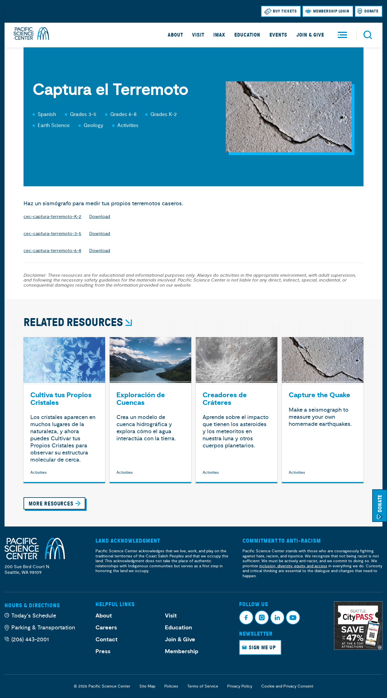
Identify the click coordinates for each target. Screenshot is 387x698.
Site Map (147, 686)
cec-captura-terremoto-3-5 (52, 233)
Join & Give (310, 35)
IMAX (219, 35)
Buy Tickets (285, 11)
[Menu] (342, 35)
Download (99, 216)
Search (367, 35)
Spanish (47, 114)
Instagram (262, 617)
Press (102, 651)
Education (247, 35)
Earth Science (54, 125)
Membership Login (331, 11)
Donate (371, 11)
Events (278, 35)
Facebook (246, 617)
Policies (171, 686)
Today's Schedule (33, 615)
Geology (93, 125)
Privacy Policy (239, 686)
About (175, 35)
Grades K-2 (163, 114)
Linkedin (277, 617)
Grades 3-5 (83, 114)
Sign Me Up (262, 647)
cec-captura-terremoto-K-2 (52, 216)
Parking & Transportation (43, 627)
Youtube (293, 617)
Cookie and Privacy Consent (287, 686)
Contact (106, 639)
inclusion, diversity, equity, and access (293, 566)
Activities (128, 125)
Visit (198, 35)
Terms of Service (202, 686)
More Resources (51, 504)
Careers (106, 627)
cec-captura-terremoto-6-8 (52, 250)
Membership (181, 651)
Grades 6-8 (123, 114)
